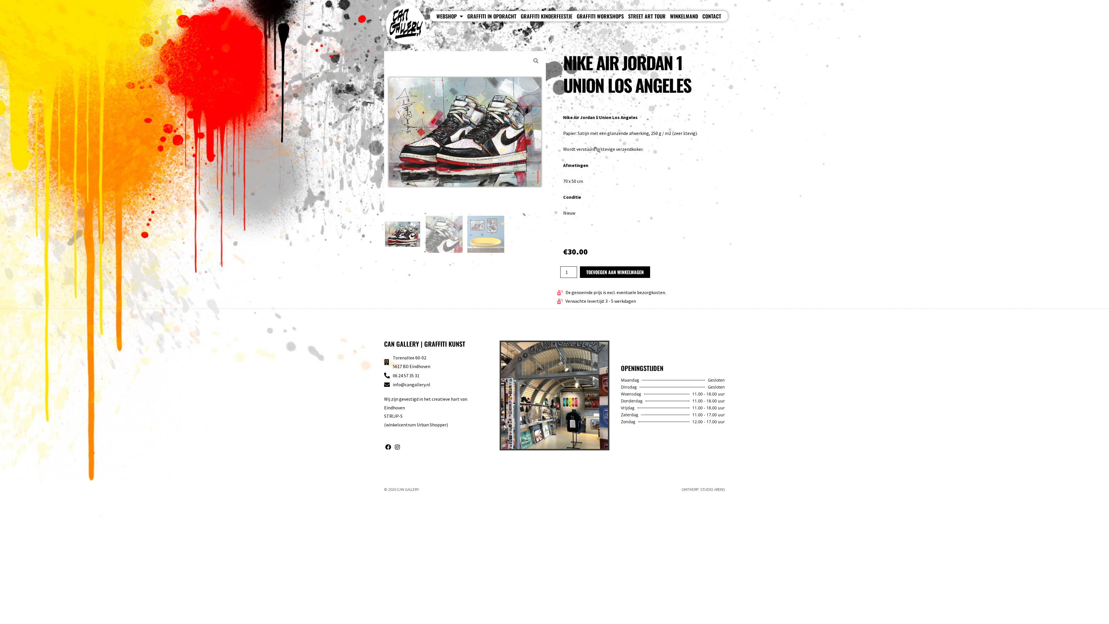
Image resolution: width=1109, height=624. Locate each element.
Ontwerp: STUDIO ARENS (703, 489)
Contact (711, 16)
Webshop (446, 16)
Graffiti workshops (600, 16)
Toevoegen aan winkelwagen (615, 272)
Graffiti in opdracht (491, 16)
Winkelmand (684, 16)
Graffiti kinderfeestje (546, 16)
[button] (536, 61)
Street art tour (647, 16)
